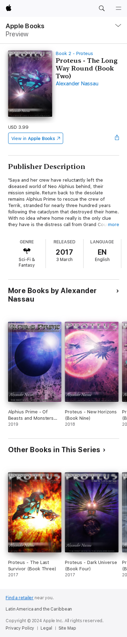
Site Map (67, 628)
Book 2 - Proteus (74, 53)
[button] (101, 8)
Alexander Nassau (77, 83)
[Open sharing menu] (117, 138)
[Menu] (118, 8)
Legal (46, 628)
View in (33, 138)
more (113, 224)
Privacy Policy (20, 628)
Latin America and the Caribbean (39, 609)
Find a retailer (20, 597)
